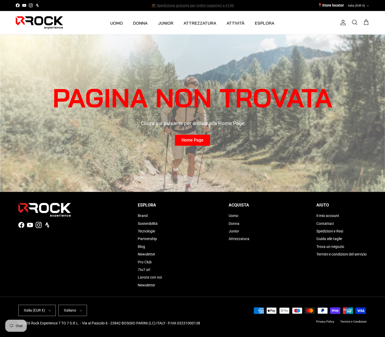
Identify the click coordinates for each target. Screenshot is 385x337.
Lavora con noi (150, 277)
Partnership (147, 239)
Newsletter (146, 254)
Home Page (193, 140)
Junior (234, 231)
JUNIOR (165, 23)
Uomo (233, 216)
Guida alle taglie (329, 239)
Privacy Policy (325, 321)
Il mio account (327, 216)
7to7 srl (144, 270)
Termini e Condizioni (353, 321)
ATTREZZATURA (200, 23)
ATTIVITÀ (236, 23)
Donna (234, 223)
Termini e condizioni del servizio (341, 254)
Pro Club (145, 262)
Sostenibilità (148, 223)
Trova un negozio (330, 246)
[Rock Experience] (39, 22)
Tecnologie (146, 231)
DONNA (140, 23)
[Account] (342, 22)
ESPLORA (264, 23)
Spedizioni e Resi (329, 231)
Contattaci (325, 223)
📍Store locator (331, 5)
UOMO (116, 23)
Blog (141, 246)
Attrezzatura (239, 239)
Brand (143, 216)
